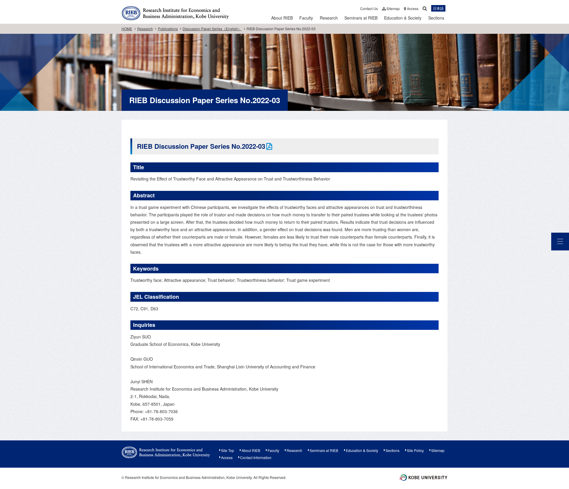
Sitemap (393, 8)
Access (412, 8)
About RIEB (282, 18)
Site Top (227, 450)
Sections (436, 18)
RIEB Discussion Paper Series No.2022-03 (201, 146)
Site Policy (415, 450)
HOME (127, 28)
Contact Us (369, 8)
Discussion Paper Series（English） (212, 28)
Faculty (306, 18)
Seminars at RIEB (361, 18)
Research (329, 18)
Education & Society (402, 18)
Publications (168, 28)
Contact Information (255, 457)
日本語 (438, 8)
